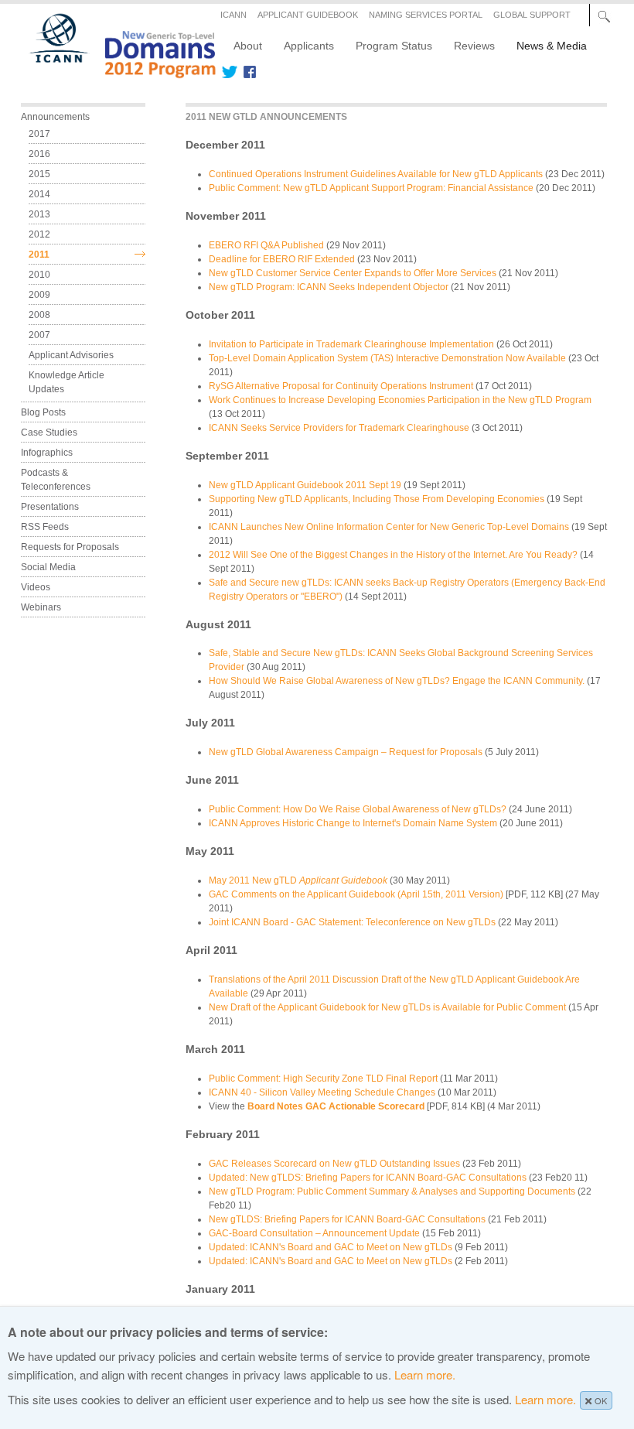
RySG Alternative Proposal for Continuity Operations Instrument (341, 386)
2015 (39, 174)
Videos (35, 587)
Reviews (474, 45)
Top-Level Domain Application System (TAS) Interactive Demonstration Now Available (387, 358)
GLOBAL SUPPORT (532, 14)
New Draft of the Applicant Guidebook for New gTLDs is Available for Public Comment (387, 1007)
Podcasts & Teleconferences (55, 479)
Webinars (41, 607)
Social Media (48, 567)
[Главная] (113, 72)
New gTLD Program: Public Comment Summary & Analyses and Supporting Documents (392, 1191)
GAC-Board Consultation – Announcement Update (314, 1233)
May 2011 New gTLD (298, 880)
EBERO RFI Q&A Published (266, 245)
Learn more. (424, 1374)
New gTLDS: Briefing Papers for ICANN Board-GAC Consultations (347, 1219)
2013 (39, 214)
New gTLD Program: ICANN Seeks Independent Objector (328, 287)
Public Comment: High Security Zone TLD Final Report (323, 1078)
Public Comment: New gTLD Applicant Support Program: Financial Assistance (371, 188)
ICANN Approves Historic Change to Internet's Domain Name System (353, 823)
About (247, 45)
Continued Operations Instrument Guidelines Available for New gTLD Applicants (376, 174)
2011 (39, 254)
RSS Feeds (45, 526)
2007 (39, 335)
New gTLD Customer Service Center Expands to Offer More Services (352, 273)
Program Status (394, 45)
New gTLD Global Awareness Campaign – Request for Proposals (345, 752)
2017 (39, 133)
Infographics (47, 452)
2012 (39, 234)
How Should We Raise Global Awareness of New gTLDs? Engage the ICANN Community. (397, 680)
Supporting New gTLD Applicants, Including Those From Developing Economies (376, 499)
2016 (39, 154)
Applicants (309, 45)
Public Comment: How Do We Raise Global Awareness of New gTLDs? (357, 809)
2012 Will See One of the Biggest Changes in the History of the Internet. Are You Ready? (393, 554)
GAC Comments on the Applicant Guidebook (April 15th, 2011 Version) (356, 894)
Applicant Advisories (71, 355)
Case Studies (49, 432)
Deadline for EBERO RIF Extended (282, 259)
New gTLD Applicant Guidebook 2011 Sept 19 (305, 485)
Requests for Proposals (70, 547)
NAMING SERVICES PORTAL (425, 14)
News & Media (551, 45)
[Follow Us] (229, 72)
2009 (39, 294)
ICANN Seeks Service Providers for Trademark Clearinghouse (339, 427)
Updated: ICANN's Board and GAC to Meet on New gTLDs (330, 1247)
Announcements (55, 116)
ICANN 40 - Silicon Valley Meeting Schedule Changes (322, 1092)
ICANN (233, 14)
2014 (39, 194)
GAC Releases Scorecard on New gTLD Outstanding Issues (334, 1163)
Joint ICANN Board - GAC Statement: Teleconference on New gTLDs (352, 922)
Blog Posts (43, 412)
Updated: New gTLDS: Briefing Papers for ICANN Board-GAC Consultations (368, 1177)
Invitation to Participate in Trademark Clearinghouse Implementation (351, 344)
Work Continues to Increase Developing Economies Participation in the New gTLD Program (400, 400)
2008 (39, 314)
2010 (39, 274)
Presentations (50, 506)
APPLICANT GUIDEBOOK (307, 14)
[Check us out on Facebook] (247, 72)
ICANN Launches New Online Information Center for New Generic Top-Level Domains (389, 526)
